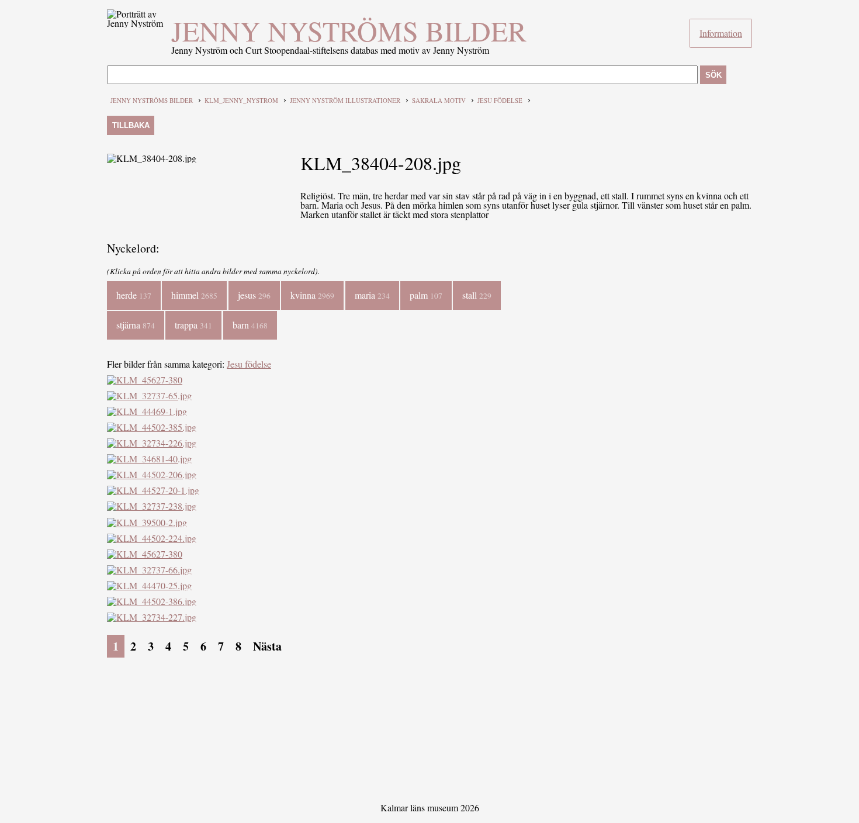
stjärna (135, 325)
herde (133, 295)
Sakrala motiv (439, 100)
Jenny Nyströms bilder (349, 30)
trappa (193, 325)
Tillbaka (131, 125)
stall (476, 295)
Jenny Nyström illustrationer (345, 100)
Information (720, 33)
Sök (713, 75)
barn (250, 325)
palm (426, 295)
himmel (194, 295)
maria (372, 295)
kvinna (312, 295)
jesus (254, 295)
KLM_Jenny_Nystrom (241, 100)
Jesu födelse (499, 100)
